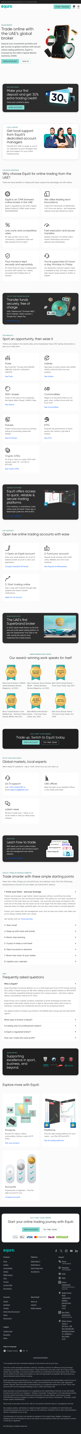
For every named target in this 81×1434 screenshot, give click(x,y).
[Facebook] (56, 1250)
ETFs (5, 1278)
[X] (61, 1250)
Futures (6, 1282)
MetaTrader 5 (35, 1265)
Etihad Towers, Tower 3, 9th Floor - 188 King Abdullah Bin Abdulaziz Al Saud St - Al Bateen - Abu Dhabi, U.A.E (68, 1330)
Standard (6, 1305)
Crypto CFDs (7, 1285)
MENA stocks (8, 1275)
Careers (33, 1305)
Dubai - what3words (66, 1283)
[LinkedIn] (76, 1250)
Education (6, 1335)
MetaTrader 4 (35, 1261)
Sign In (25, 61)
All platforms (35, 1272)
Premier (6, 1308)
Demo (5, 1315)
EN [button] (24, 1351)
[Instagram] (66, 1250)
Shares (5, 1272)
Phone (64, 1261)
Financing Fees (27, 919)
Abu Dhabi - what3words (66, 1313)
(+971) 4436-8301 (16, 787)
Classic (5, 1301)
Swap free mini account (11, 1312)
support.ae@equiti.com (19, 790)
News (5, 1338)
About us (34, 1301)
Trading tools (7, 1331)
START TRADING (62, 7)
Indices (5, 1265)
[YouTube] (71, 1250)
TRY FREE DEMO (50, 742)
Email (63, 1274)
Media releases (36, 1308)
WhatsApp (65, 1267)
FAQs (63, 1278)
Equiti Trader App (37, 1268)
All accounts (7, 1318)
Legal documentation (40, 1357)
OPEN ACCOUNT (10, 61)
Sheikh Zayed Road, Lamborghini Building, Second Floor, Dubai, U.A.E (66, 1300)
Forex (5, 1261)
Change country (12, 1351)
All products (7, 1288)
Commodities (7, 1268)
